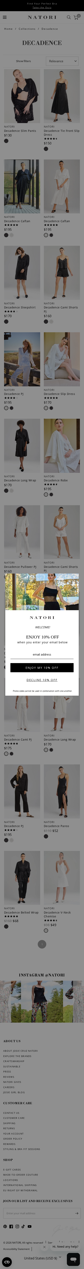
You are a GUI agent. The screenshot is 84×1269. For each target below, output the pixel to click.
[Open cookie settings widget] (7, 1262)
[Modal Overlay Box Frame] (42, 635)
